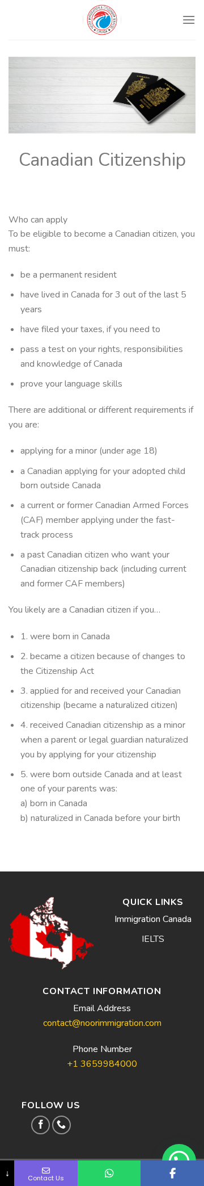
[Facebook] (172, 1173)
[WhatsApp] (109, 1173)
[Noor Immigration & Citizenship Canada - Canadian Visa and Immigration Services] (102, 20)
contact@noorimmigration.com (102, 1023)
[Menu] (189, 19)
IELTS (153, 939)
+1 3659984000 (102, 1064)
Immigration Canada (153, 919)
